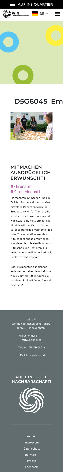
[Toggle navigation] (57, 14)
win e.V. (31, 319)
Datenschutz (31, 448)
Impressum (31, 442)
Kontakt (31, 436)
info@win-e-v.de (36, 355)
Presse (31, 460)
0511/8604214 (37, 347)
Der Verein (31, 454)
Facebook (31, 466)
